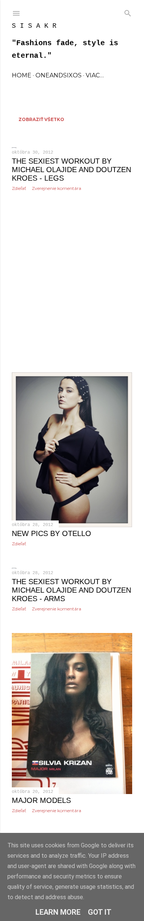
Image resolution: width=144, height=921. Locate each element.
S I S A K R (34, 26)
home (21, 75)
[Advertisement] (72, 282)
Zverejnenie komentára (56, 188)
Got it (100, 912)
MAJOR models (41, 800)
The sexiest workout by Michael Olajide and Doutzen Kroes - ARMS (71, 590)
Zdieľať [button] (19, 188)
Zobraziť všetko (41, 119)
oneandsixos (58, 75)
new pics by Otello (51, 533)
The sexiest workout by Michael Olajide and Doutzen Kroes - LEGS (71, 169)
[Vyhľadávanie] (127, 11)
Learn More (57, 912)
